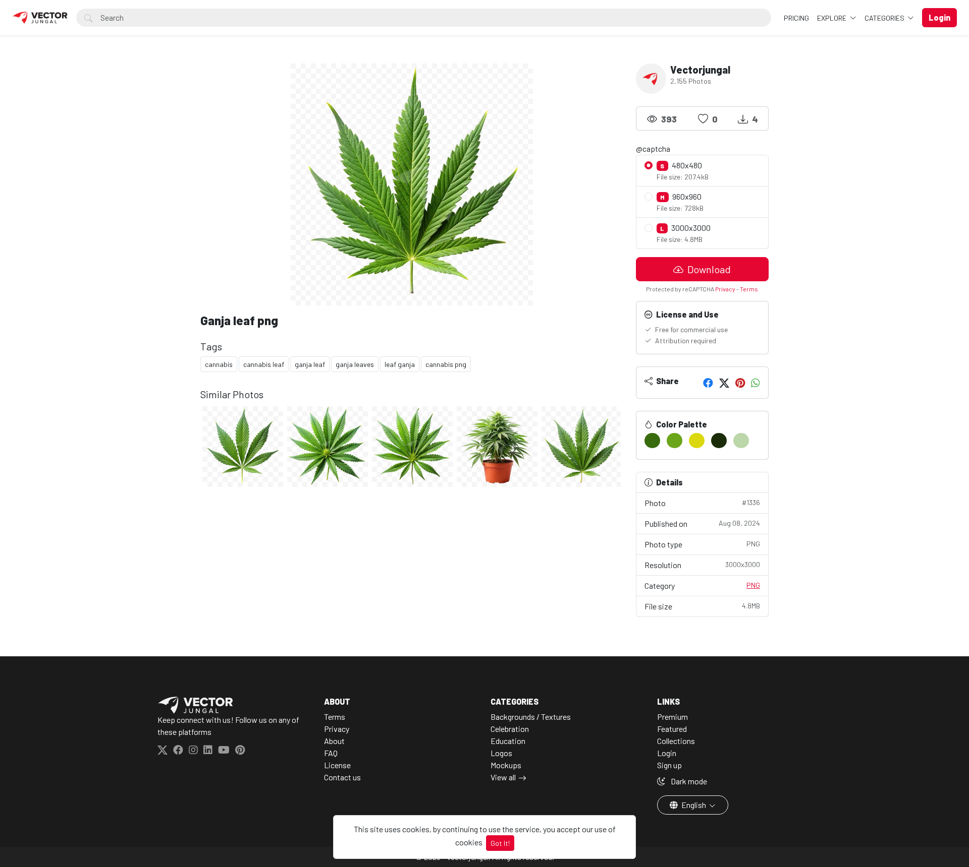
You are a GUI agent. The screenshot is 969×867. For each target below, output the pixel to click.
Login (666, 753)
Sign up (669, 765)
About (334, 741)
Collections (676, 741)
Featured (672, 728)
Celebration (510, 728)
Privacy (725, 288)
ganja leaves (355, 364)
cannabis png (445, 364)
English (694, 805)
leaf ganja (400, 364)
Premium (672, 716)
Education (508, 741)
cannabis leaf (263, 364)
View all (503, 777)
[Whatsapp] (755, 383)
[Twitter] (724, 383)
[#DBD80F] (697, 440)
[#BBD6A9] (741, 440)
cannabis (219, 364)
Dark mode (688, 781)
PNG (753, 585)
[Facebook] (708, 383)
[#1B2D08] (719, 440)
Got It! (500, 843)
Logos (501, 753)
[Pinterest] (740, 383)
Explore (832, 18)
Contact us (342, 777)
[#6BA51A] (674, 440)
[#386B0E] (652, 440)
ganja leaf (310, 364)
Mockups (506, 765)
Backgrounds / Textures (531, 716)
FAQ (331, 753)
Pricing (796, 18)
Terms (749, 288)
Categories (885, 18)
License (337, 765)
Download (708, 269)
